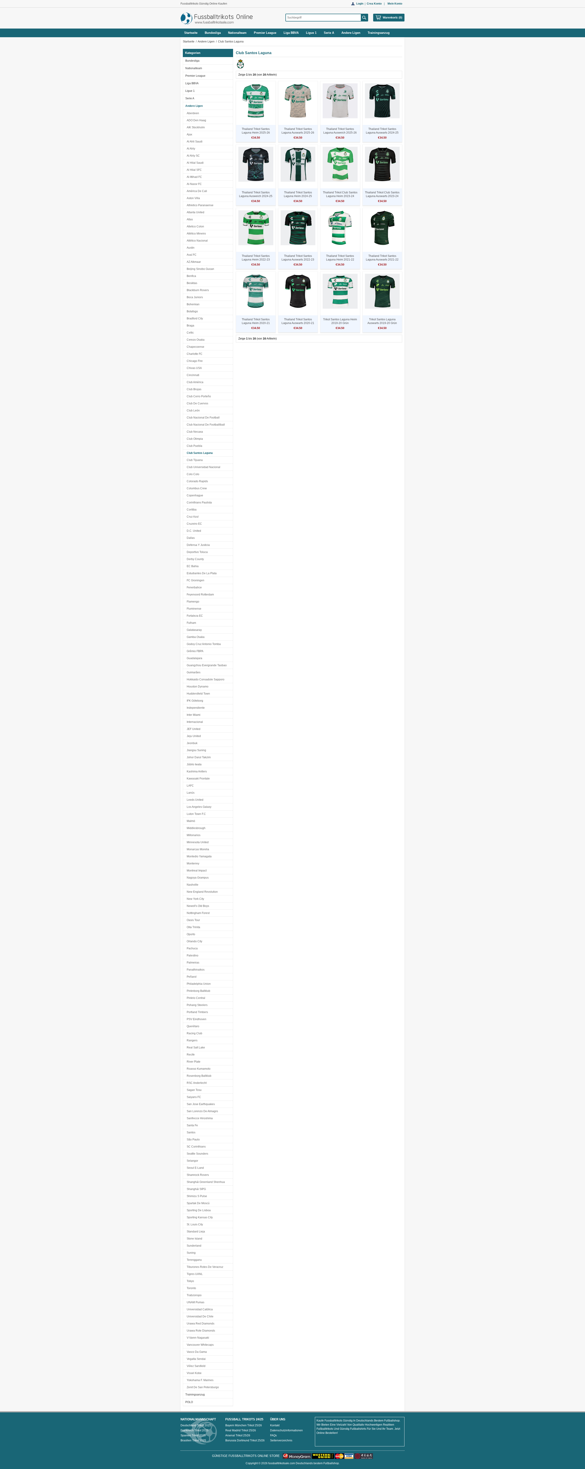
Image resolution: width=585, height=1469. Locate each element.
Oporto (190, 934)
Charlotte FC (193, 354)
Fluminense (193, 608)
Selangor (191, 1160)
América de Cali (196, 191)
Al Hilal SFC (193, 169)
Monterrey (192, 863)
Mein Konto (395, 3)
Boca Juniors (194, 297)
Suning (190, 1252)
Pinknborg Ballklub (197, 991)
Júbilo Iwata (193, 764)
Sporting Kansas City (199, 1217)
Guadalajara (193, 658)
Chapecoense (194, 346)
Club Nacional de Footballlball (205, 424)
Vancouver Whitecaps (199, 1344)
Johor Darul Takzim (198, 757)
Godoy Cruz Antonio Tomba (203, 644)
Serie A (189, 98)
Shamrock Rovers (197, 1175)
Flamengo (192, 601)
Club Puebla (193, 446)
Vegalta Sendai (195, 1359)
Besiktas (191, 283)
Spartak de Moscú (197, 1203)
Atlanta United (194, 212)
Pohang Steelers (196, 1005)
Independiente (195, 707)
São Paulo (192, 1139)
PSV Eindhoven (195, 1019)
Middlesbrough (195, 828)
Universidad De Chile (199, 1316)
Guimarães (192, 672)
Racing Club (193, 1033)
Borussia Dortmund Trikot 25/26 (245, 1440)
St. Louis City (194, 1224)
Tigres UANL (194, 1274)
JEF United (192, 729)
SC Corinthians (195, 1146)
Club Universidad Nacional (202, 467)
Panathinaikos (195, 969)
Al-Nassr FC (193, 184)
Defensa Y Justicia (197, 545)
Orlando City (193, 941)
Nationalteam (193, 68)
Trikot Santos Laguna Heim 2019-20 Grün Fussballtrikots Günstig (340, 323)
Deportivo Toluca (196, 552)
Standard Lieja (195, 1231)
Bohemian (192, 304)
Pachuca (191, 948)
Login (359, 3)
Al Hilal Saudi (194, 162)
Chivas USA (193, 368)
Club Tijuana (194, 460)
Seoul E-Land (194, 1167)
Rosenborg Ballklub (198, 1075)
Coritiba (191, 509)
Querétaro (192, 1026)
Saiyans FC (193, 1097)
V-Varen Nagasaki (197, 1337)
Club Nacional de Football (202, 417)
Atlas (189, 219)
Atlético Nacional (196, 240)
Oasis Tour (192, 920)
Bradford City (194, 318)
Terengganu (193, 1259)
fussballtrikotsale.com (281, 1463)
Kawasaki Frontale (197, 778)
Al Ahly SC (192, 155)
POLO (189, 1402)
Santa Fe (191, 1125)
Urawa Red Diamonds (199, 1323)
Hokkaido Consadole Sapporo (204, 679)
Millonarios (192, 835)
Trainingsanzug (195, 1394)
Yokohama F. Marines (199, 1380)
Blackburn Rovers (197, 290)
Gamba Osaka (195, 637)
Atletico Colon (194, 226)
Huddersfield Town (197, 693)
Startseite (190, 32)
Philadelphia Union (198, 983)
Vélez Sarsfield (195, 1366)
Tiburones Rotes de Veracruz (204, 1267)
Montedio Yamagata (198, 856)
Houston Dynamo (196, 686)
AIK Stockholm (195, 127)
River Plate (192, 1061)
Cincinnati (192, 375)
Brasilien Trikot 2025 (193, 1440)
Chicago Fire (194, 361)
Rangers (191, 1040)
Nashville (191, 884)
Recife (190, 1054)
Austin (189, 247)
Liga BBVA (192, 83)
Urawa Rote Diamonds (200, 1330)
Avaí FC (191, 254)
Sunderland (193, 1245)
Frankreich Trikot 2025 (194, 1430)
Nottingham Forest (197, 913)
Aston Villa (192, 198)
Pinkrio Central (195, 998)
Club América (194, 382)
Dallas (190, 538)
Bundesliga (192, 60)
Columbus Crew (196, 488)
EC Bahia (192, 566)
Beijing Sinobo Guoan (199, 269)
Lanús (189, 792)
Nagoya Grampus (197, 877)
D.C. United (193, 530)
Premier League (195, 75)
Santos (190, 1132)
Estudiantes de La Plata (201, 573)
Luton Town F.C (195, 814)
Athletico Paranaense (199, 205)
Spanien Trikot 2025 (193, 1435)
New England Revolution (201, 891)
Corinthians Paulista (198, 502)
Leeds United (194, 799)
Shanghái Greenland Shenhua (205, 1182)
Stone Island (193, 1238)
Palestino (191, 955)
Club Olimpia (194, 438)
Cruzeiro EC (193, 523)
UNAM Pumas (194, 1302)
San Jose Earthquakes (200, 1104)
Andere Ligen (206, 41)
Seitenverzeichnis (281, 1440)
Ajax (188, 134)
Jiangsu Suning (195, 750)
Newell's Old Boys (197, 906)
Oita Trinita (192, 927)
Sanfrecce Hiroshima (199, 1118)
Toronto (190, 1288)
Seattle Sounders (196, 1153)
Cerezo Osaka (195, 339)
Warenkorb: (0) (392, 17)
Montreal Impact (196, 870)
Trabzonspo (193, 1295)
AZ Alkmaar (193, 262)
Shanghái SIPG (195, 1189)
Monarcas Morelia (197, 849)
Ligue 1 (190, 90)
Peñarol (191, 976)
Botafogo (191, 311)
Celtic (189, 332)
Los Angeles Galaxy (198, 807)
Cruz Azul (192, 516)
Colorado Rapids (196, 481)
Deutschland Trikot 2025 (196, 1425)
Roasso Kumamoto (197, 1068)
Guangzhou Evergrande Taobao (206, 665)
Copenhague (194, 495)
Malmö (190, 821)
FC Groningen (194, 580)
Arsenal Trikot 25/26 (237, 1435)
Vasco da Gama (196, 1352)
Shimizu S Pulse (196, 1196)
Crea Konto (374, 3)
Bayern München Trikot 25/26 (243, 1425)
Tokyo (189, 1281)
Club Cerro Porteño (198, 396)
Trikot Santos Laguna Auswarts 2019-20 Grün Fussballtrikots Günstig (382, 323)
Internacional (194, 722)
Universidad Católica (199, 1309)
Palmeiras (192, 962)
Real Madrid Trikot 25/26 (240, 1430)
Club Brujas (193, 389)
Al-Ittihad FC (193, 177)
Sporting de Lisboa (198, 1210)
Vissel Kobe (193, 1373)
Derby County (194, 559)
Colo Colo (192, 474)
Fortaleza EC (194, 615)
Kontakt (274, 1425)
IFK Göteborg (194, 700)
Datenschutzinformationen (286, 1430)
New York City (194, 899)
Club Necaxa (194, 431)
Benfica (190, 276)
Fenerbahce (193, 587)
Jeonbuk (191, 743)
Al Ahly (190, 148)
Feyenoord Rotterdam (199, 594)
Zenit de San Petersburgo (202, 1387)
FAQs (273, 1435)
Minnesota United (197, 842)
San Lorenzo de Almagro (201, 1111)
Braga (189, 325)
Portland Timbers (196, 1012)
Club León (192, 410)
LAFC (189, 785)
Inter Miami (192, 714)
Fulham (190, 622)
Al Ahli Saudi (193, 141)
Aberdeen (192, 113)
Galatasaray (193, 630)
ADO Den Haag (195, 120)
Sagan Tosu (193, 1090)
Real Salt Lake (195, 1047)
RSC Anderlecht (196, 1083)
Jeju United (193, 736)
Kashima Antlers (196, 771)
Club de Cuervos (196, 403)
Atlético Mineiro (195, 233)
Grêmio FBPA (194, 651)
